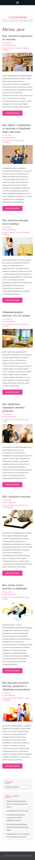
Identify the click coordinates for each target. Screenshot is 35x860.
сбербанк (7, 700)
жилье (12, 232)
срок (5, 421)
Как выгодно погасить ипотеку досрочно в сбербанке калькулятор (16, 686)
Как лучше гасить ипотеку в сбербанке (14, 586)
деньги (6, 419)
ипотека (18, 48)
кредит (26, 232)
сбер (5, 599)
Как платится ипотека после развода (15, 221)
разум (27, 597)
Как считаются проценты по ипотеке (17, 37)
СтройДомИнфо (17, 17)
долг (5, 48)
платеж (20, 597)
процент (26, 48)
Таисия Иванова (10, 45)
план (26, 419)
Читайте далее (12, 113)
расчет (6, 50)
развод (6, 234)
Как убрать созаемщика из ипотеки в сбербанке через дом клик (16, 128)
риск (27, 324)
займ (11, 48)
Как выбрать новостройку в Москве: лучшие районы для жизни (17, 827)
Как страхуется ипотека (16, 496)
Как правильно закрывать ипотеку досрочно (13, 407)
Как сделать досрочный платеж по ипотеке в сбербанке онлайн (16, 817)
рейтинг (20, 324)
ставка (6, 326)
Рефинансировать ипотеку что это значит (16, 313)
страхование (8, 507)
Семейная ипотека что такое (17, 811)
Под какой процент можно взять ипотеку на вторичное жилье (17, 804)
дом (16, 140)
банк (5, 140)
